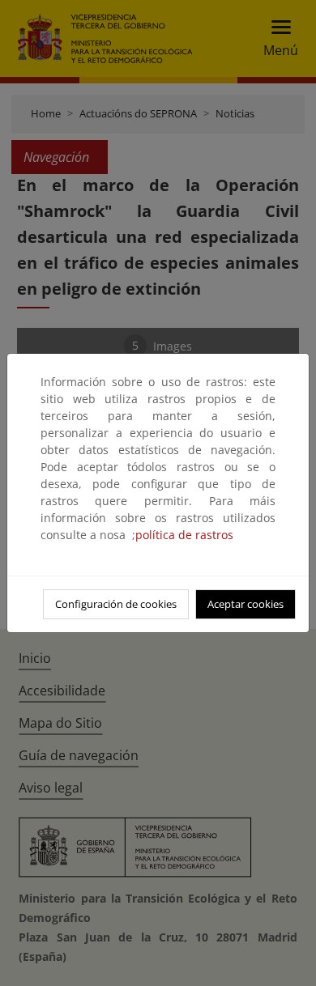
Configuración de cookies (116, 604)
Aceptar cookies (245, 604)
